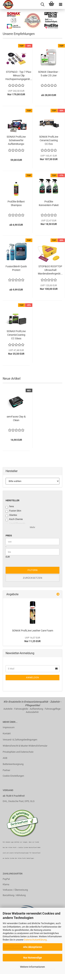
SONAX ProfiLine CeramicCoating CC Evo (48, 140)
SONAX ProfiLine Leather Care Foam (32, 630)
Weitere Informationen (32, 966)
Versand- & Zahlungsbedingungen (20, 739)
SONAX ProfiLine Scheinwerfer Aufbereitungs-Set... (16, 140)
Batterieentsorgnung (13, 764)
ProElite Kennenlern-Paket (49, 203)
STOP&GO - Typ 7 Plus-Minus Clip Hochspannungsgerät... (18, 75)
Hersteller (12, 500)
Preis (9, 535)
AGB (5, 758)
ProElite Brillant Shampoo (16, 203)
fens (11, 506)
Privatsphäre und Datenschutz (18, 751)
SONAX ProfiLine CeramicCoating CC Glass (16, 335)
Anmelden (32, 677)
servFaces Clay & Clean (16, 418)
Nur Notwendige (32, 957)
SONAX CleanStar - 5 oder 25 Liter (48, 73)
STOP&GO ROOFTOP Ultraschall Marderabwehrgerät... (50, 270)
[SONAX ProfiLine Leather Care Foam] (32, 612)
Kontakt (7, 733)
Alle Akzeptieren (32, 947)
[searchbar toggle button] (42, 4)
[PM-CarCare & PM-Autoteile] (6, 4)
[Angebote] (58, 594)
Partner (6, 770)
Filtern (33, 570)
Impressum (8, 727)
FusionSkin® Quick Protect (16, 268)
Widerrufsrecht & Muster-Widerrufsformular (25, 745)
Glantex (13, 515)
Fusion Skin (15, 510)
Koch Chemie (16, 519)
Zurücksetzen (32, 578)
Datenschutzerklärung (35, 939)
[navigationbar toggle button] (60, 4)
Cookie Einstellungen (13, 775)
